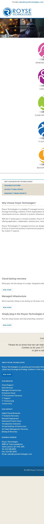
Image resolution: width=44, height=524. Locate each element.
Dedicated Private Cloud (11, 421)
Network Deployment (10, 418)
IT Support (6, 398)
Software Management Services (15, 429)
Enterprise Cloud (8, 393)
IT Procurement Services (12, 396)
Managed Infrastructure (11, 390)
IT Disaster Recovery (10, 416)
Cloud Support (7, 385)
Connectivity (7, 404)
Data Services (7, 388)
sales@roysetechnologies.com (19, 454)
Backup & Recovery (9, 432)
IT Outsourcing (8, 401)
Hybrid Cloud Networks (11, 413)
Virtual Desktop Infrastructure (14, 426)
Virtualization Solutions (11, 424)
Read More (7, 290)
